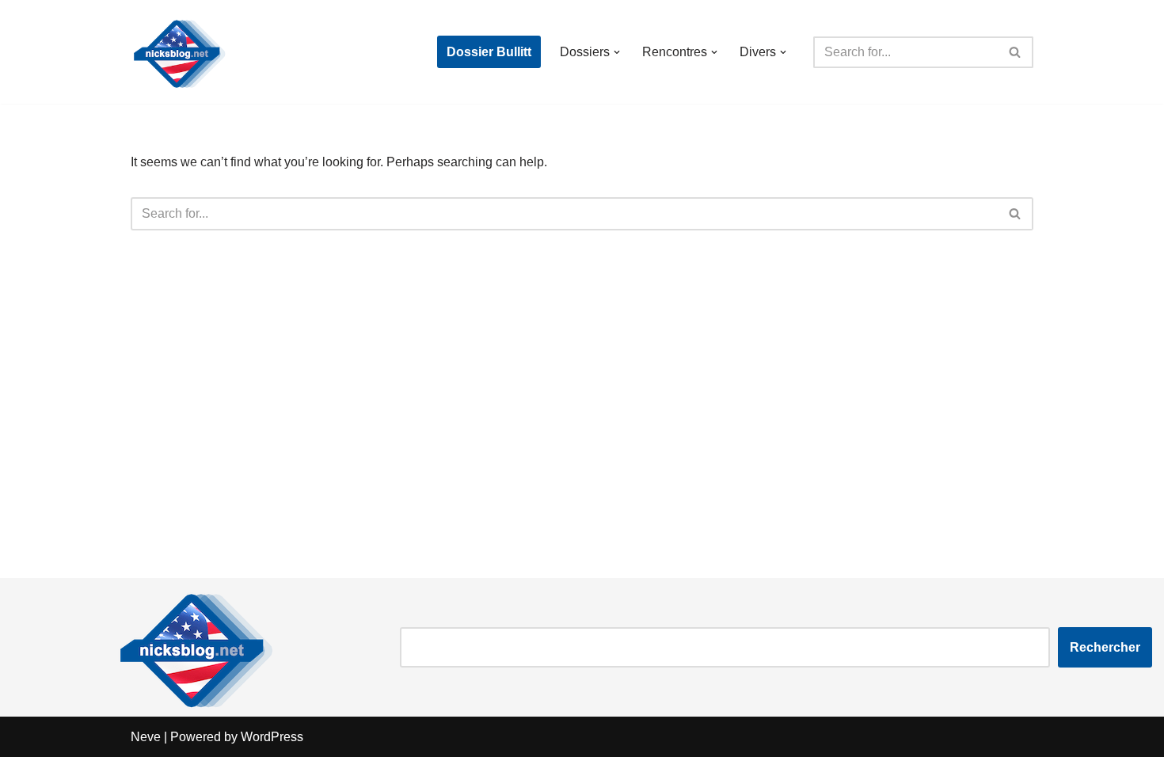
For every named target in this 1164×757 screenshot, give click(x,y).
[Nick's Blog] (178, 51)
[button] (617, 52)
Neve (146, 737)
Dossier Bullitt (489, 52)
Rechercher (1105, 647)
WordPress (272, 737)
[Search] (1015, 52)
